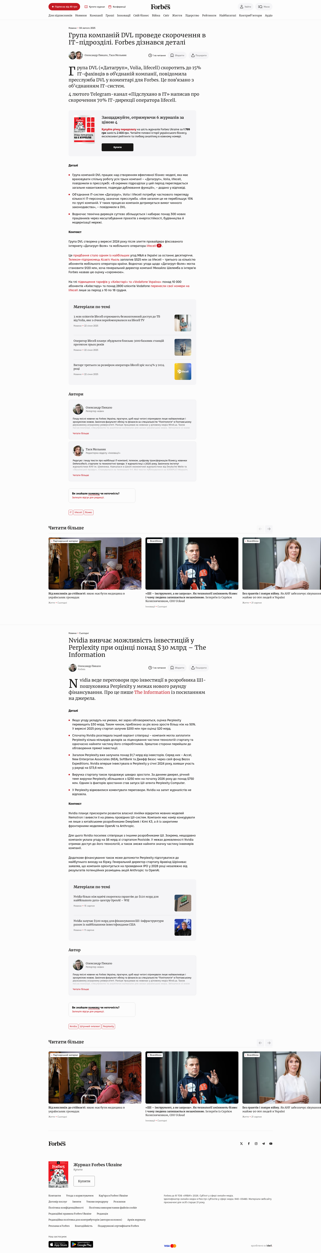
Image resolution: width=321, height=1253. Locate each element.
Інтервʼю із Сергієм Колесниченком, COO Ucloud (191, 597)
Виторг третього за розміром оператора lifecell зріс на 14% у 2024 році (119, 366)
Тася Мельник (118, 55)
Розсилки (119, 1201)
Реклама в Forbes (59, 1225)
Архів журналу (136, 1219)
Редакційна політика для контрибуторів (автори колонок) (85, 1219)
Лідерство (192, 15)
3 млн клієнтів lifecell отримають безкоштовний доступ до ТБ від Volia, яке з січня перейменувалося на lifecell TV (117, 318)
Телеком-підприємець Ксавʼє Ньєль (94, 259)
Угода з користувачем (79, 1195)
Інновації (123, 15)
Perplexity (108, 1026)
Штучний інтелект (90, 1026)
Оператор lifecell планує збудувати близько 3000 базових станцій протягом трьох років (119, 342)
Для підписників (60, 15)
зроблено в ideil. (262, 1246)
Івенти (76, 1201)
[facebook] (248, 1143)
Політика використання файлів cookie (113, 1207)
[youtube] (271, 1143)
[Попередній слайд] (260, 1043)
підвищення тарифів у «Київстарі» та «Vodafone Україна (119, 281)
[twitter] (241, 1143)
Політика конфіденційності (66, 1207)
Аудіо (269, 15)
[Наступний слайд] (269, 529)
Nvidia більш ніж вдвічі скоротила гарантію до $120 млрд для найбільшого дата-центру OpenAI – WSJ (116, 898)
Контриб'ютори (250, 15)
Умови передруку (97, 1201)
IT (71, 512)
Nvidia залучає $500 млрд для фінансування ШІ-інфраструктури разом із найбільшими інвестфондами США (119, 922)
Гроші (110, 15)
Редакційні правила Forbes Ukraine (69, 1213)
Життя (177, 15)
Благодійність (83, 1225)
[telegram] (263, 1143)
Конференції (119, 7)
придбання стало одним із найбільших (101, 255)
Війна (156, 15)
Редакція (102, 1213)
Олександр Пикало (96, 55)
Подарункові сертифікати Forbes (118, 1225)
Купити (118, 147)
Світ (166, 15)
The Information (152, 692)
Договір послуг (57, 1201)
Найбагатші (227, 15)
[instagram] (256, 1143)
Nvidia (73, 1026)
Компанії (96, 15)
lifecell (151, 245)
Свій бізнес (141, 15)
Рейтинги (209, 15)
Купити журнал (97, 7)
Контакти (54, 1195)
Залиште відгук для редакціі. (88, 497)
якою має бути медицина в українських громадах (86, 595)
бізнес (88, 512)
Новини (81, 15)
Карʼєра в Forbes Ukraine (113, 1195)
